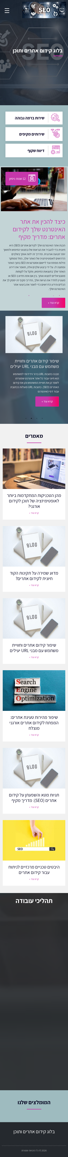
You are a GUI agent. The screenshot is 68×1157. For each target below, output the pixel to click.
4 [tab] (26, 418)
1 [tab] (42, 418)
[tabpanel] (34, 366)
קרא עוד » (47, 407)
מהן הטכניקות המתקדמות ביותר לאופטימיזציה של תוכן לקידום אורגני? (34, 500)
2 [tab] (37, 418)
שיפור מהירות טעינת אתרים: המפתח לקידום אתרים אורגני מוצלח (34, 722)
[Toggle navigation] (7, 10)
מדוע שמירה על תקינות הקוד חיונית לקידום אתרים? (34, 575)
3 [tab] (31, 418)
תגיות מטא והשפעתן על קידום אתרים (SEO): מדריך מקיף (34, 797)
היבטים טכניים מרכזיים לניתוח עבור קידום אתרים (34, 869)
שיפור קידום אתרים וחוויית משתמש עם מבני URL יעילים (34, 647)
